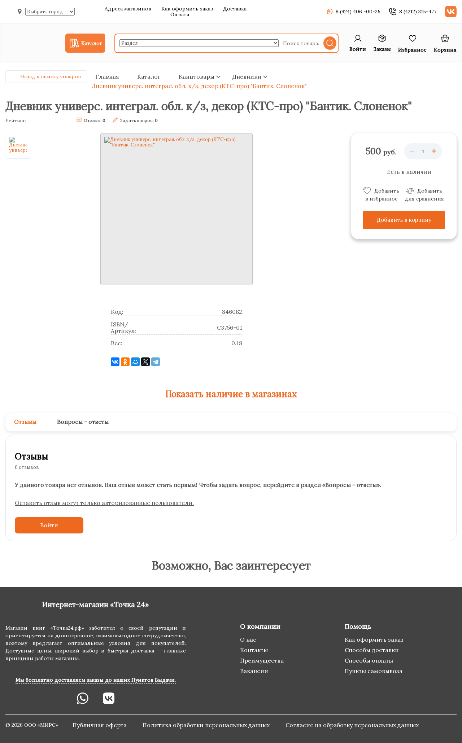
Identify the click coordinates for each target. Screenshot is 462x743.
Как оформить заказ (187, 8)
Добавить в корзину (404, 219)
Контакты (254, 650)
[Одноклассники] (125, 361)
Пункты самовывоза (373, 670)
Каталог (149, 76)
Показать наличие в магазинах (231, 394)
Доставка (235, 8)
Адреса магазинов (128, 8)
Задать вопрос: (139, 120)
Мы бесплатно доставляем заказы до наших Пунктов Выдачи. (96, 680)
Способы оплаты (369, 660)
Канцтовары (196, 76)
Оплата (179, 14)
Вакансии (254, 670)
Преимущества (262, 660)
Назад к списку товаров (50, 76)
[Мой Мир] (135, 361)
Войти (49, 525)
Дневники (246, 76)
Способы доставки (372, 650)
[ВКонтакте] (115, 361)
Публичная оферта (100, 725)
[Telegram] (155, 361)
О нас (248, 639)
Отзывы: (94, 120)
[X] (145, 361)
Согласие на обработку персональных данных (352, 725)
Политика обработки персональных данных (207, 725)
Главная (107, 76)
